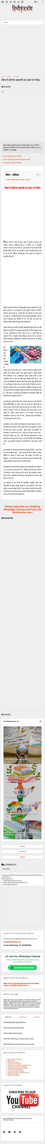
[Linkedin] (22, 2)
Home (2, 76)
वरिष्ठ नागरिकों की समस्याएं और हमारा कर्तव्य (16, 160)
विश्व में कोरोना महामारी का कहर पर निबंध (18, 180)
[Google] (18, 2)
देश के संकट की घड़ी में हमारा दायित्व (16, 797)
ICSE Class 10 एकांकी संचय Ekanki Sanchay (19, 1065)
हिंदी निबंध (9, 76)
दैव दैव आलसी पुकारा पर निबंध (12, 156)
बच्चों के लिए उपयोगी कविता (14, 1075)
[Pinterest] (15, 2)
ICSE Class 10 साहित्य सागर (15, 1064)
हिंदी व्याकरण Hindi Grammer (15, 1059)
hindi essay (16, 76)
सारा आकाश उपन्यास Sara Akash (16, 1071)
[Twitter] (11, 2)
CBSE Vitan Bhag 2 (13, 1074)
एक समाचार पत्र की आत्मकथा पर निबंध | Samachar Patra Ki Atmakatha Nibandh (21, 740)
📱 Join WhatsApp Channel (22, 968)
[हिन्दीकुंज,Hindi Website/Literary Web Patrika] (22, 12)
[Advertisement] (24, 16)
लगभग (5, 470)
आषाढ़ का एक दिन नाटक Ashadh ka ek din (18, 1072)
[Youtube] (2, 2)
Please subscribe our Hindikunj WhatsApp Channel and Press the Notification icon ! (22, 509)
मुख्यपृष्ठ (22, 857)
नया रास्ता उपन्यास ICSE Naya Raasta (17, 1066)
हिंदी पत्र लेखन (11, 1061)
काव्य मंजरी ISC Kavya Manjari (15, 1069)
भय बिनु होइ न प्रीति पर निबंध (12, 163)
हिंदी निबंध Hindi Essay (13, 1062)
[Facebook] (7, 2)
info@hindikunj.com (12, 942)
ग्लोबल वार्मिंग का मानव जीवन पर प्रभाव (16, 760)
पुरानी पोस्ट (22, 851)
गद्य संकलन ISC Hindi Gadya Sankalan (18, 1068)
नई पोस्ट (22, 846)
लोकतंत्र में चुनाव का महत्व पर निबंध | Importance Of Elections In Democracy (22, 834)
